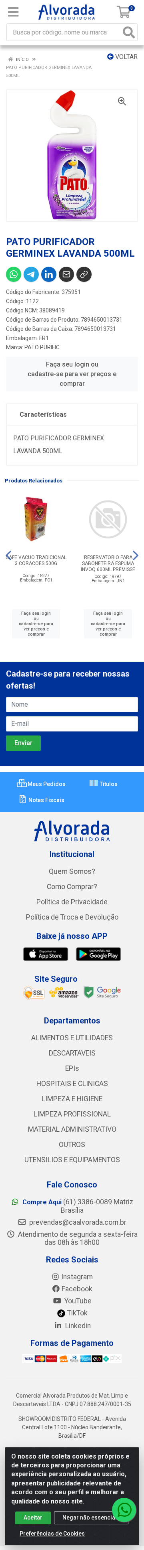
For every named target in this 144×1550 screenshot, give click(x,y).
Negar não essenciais (91, 1517)
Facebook (77, 1289)
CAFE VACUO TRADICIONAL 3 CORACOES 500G (36, 560)
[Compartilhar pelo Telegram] (31, 274)
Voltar (126, 57)
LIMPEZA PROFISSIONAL (72, 1114)
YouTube (77, 1301)
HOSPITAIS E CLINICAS (72, 1084)
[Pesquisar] (128, 32)
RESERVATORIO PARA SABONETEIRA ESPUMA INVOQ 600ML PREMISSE (108, 563)
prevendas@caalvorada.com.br (77, 1222)
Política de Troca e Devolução (72, 917)
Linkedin (77, 1326)
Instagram (77, 1277)
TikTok (77, 1313)
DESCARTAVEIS (72, 1053)
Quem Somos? (72, 871)
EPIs (72, 1068)
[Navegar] (8, 555)
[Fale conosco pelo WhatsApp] (124, 1510)
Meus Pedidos (46, 784)
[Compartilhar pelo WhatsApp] (13, 274)
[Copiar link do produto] (84, 274)
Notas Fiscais (45, 800)
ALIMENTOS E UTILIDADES (72, 1038)
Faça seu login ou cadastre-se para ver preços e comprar (72, 374)
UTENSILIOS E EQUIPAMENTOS (72, 1160)
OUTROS (72, 1145)
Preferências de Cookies (52, 1533)
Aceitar (33, 1517)
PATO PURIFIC (42, 347)
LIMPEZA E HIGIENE (72, 1099)
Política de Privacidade (72, 902)
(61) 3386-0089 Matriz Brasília (77, 1206)
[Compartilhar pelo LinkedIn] (48, 274)
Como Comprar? (72, 887)
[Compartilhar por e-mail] (66, 274)
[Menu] (13, 12)
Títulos (108, 784)
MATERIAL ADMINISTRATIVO (72, 1129)
